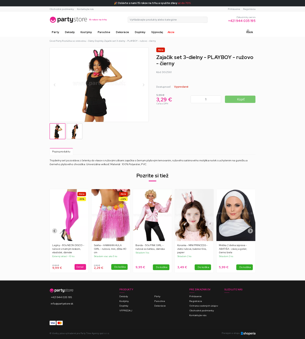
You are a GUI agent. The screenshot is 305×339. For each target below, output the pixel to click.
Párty (157, 296)
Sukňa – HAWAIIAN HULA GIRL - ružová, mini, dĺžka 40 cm (110, 249)
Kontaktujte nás (85, 9)
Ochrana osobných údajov (203, 305)
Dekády (123, 296)
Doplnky (123, 305)
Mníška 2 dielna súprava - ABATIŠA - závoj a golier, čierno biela (233, 249)
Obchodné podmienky (62, 9)
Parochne (159, 301)
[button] (56, 32)
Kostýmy (124, 301)
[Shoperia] (248, 333)
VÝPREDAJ (125, 310)
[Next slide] (143, 84)
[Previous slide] (54, 230)
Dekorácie (160, 305)
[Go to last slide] (54, 84)
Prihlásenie (234, 9)
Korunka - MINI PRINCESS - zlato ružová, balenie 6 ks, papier (192, 249)
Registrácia (249, 9)
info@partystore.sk (62, 303)
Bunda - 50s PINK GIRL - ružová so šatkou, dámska (150, 247)
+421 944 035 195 (61, 297)
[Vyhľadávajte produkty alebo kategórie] (205, 20)
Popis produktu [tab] (61, 151)
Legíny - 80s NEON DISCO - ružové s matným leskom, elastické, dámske (68, 249)
